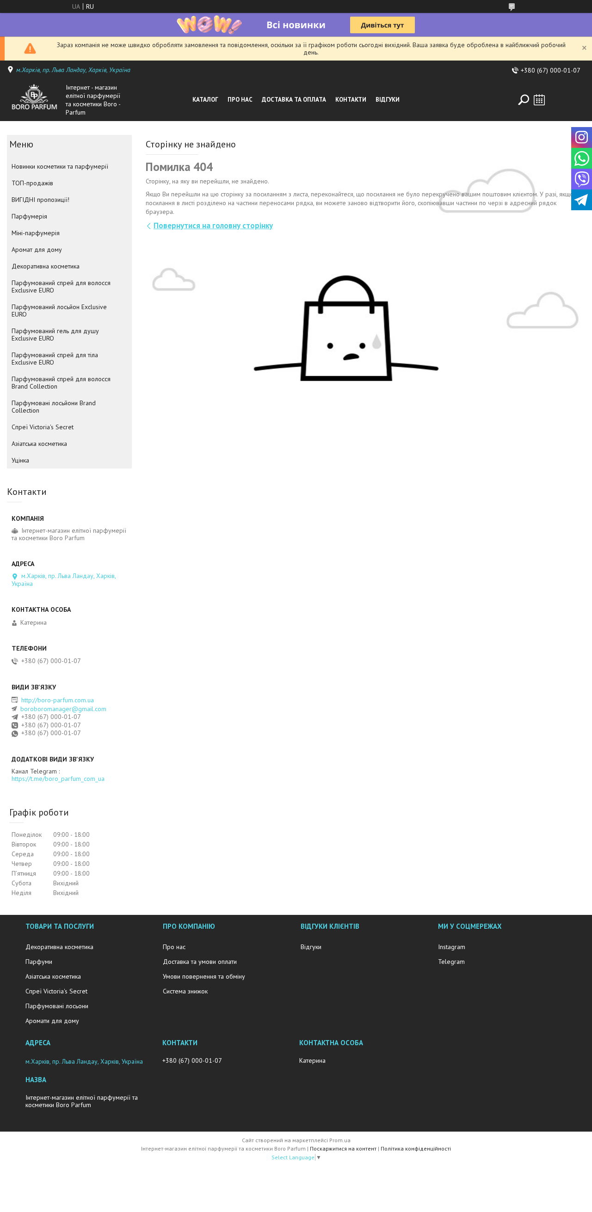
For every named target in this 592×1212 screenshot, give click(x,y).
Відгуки (388, 100)
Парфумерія (29, 216)
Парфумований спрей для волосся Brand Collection (61, 382)
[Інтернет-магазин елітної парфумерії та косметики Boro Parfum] (34, 100)
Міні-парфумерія (36, 233)
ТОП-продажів (32, 183)
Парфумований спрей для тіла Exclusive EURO (55, 358)
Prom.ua (340, 1140)
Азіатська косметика (39, 443)
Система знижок (185, 991)
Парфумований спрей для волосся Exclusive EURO (61, 286)
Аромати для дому (52, 1021)
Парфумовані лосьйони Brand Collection (54, 406)
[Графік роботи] (539, 99)
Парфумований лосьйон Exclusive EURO (59, 310)
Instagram (451, 947)
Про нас (240, 100)
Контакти (350, 100)
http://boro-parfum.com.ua (57, 700)
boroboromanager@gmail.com (63, 709)
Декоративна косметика (46, 266)
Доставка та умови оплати (200, 961)
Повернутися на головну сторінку (213, 225)
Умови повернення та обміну (204, 976)
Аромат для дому (37, 249)
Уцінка (20, 460)
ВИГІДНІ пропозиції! (40, 199)
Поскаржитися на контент (343, 1148)
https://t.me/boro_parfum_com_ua (58, 778)
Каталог (205, 100)
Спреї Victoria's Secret (43, 427)
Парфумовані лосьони (56, 1006)
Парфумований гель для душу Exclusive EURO (55, 334)
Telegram (451, 961)
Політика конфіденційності (416, 1148)
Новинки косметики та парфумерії (60, 166)
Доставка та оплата (294, 100)
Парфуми (38, 961)
